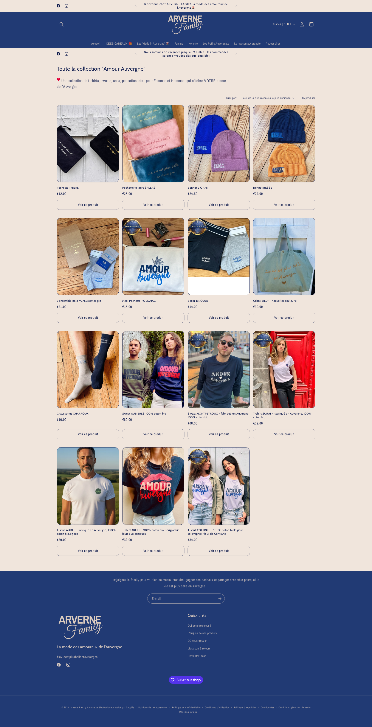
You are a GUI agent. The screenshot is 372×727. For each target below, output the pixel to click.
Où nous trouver (197, 641)
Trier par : (231, 98)
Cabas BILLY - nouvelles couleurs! (275, 300)
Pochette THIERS (68, 187)
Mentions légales (188, 711)
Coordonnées (267, 707)
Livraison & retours (199, 648)
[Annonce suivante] (236, 6)
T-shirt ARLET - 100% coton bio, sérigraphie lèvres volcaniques (151, 531)
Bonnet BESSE (262, 187)
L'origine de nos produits (202, 633)
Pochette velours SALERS (138, 187)
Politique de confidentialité (186, 707)
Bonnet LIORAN (198, 187)
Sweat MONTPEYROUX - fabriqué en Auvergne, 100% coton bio (219, 415)
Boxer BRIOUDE (198, 300)
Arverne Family (78, 707)
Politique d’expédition (245, 707)
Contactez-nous (197, 656)
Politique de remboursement (153, 707)
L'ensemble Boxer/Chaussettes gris (79, 300)
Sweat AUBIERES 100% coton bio (144, 413)
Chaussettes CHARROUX (73, 413)
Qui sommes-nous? (199, 626)
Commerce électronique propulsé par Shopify (110, 707)
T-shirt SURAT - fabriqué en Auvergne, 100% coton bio (282, 415)
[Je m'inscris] (220, 598)
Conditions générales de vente (294, 707)
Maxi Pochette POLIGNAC (139, 300)
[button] (61, 24)
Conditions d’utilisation (217, 707)
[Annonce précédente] (136, 6)
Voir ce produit (88, 204)
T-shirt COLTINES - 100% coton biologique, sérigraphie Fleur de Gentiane (216, 531)
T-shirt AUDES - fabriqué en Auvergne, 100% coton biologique (86, 531)
